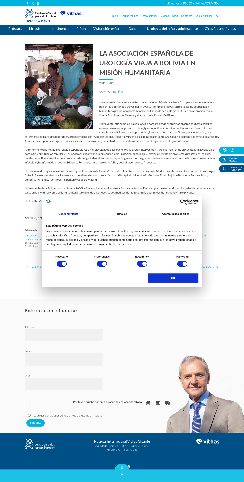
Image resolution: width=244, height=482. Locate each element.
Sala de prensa (204, 15)
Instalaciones (150, 15)
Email (27, 375)
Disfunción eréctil (107, 28)
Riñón (81, 28)
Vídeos (165, 15)
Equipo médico (129, 15)
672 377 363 (130, 449)
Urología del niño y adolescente (172, 28)
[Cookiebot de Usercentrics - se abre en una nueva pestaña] (182, 202)
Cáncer (134, 28)
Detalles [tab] (122, 213)
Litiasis (35, 28)
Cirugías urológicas (220, 28)
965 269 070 (113, 449)
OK (173, 278)
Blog (175, 15)
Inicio (114, 15)
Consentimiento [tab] (68, 213)
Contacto (186, 15)
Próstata (15, 28)
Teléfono (29, 326)
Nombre (29, 351)
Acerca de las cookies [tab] (175, 213)
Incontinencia (58, 28)
